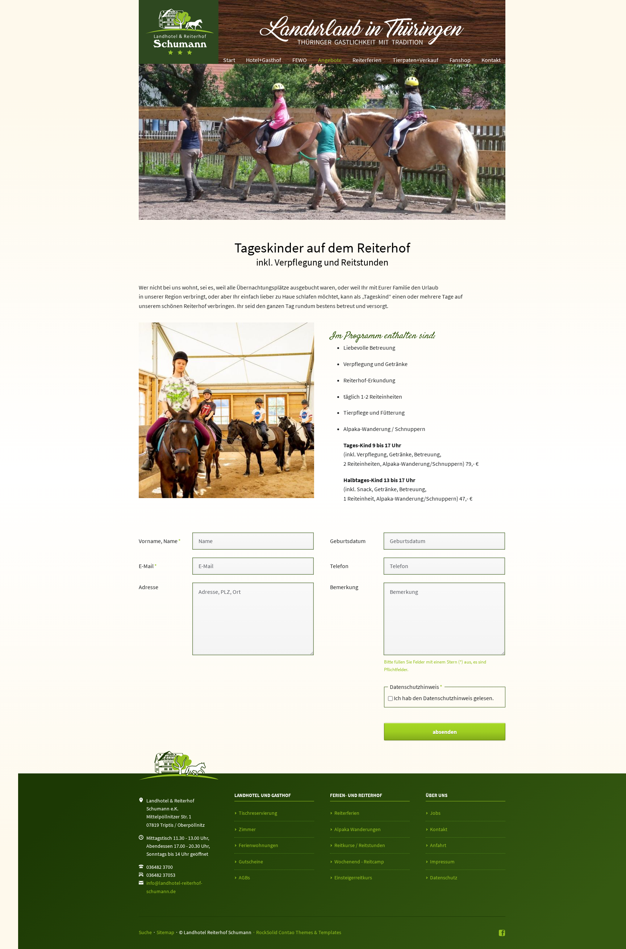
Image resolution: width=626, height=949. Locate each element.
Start (229, 59)
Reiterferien (366, 59)
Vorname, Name (160, 541)
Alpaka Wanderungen (357, 829)
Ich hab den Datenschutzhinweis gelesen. (444, 698)
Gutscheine (251, 861)
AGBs (244, 877)
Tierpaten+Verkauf (415, 59)
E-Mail (151, 566)
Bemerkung (344, 587)
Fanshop (460, 59)
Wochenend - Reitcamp (359, 861)
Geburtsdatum (348, 541)
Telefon (339, 566)
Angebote (330, 59)
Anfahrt (438, 845)
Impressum (442, 861)
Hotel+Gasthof (263, 59)
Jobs (435, 813)
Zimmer (247, 829)
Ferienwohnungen (258, 845)
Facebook (502, 933)
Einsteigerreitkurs (353, 877)
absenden (445, 731)
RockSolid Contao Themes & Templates (298, 932)
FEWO (299, 59)
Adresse (148, 587)
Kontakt (491, 59)
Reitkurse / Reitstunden (359, 845)
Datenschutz (443, 877)
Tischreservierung (258, 813)
